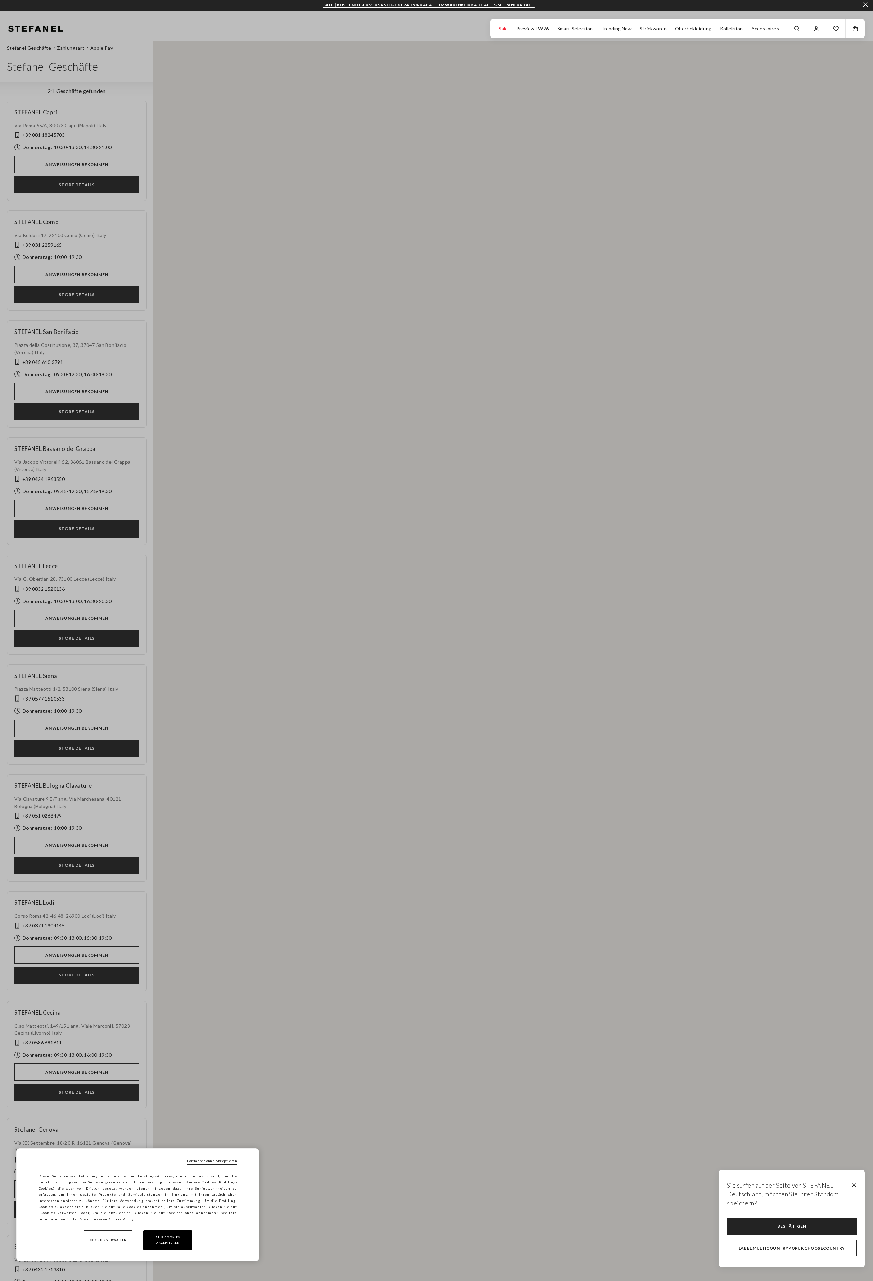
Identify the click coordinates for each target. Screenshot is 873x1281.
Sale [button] (503, 28)
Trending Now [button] (616, 28)
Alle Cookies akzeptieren (168, 1240)
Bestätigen (792, 1226)
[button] (835, 28)
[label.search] (797, 28)
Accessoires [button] (765, 28)
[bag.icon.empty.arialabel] (855, 28)
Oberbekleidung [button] (693, 28)
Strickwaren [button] (653, 28)
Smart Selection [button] (575, 28)
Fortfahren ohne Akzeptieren (212, 1161)
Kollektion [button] (731, 28)
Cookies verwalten (108, 1240)
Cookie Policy (121, 1219)
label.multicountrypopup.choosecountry (792, 1248)
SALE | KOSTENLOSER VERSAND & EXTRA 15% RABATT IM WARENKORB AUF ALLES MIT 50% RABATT (429, 5)
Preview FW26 (532, 28)
